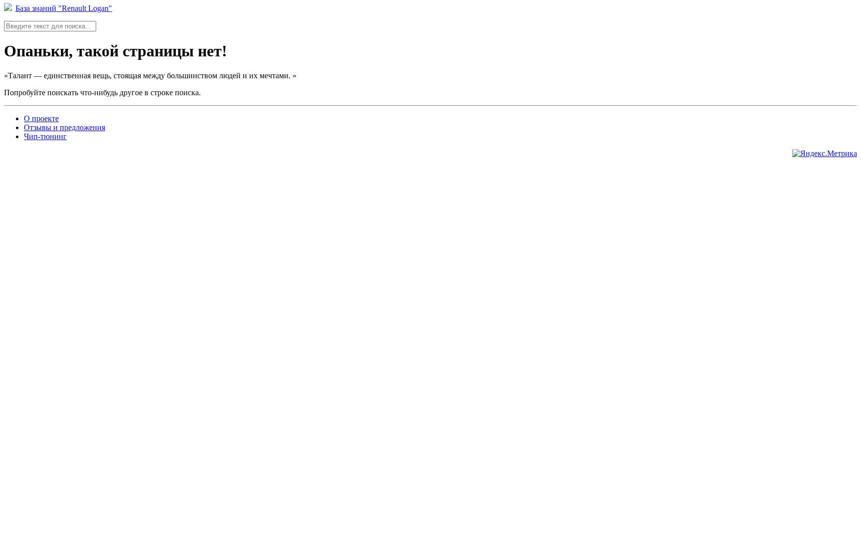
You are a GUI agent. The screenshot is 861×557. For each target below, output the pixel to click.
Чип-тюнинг (45, 136)
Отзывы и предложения (64, 127)
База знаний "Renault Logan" (63, 8)
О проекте (41, 118)
